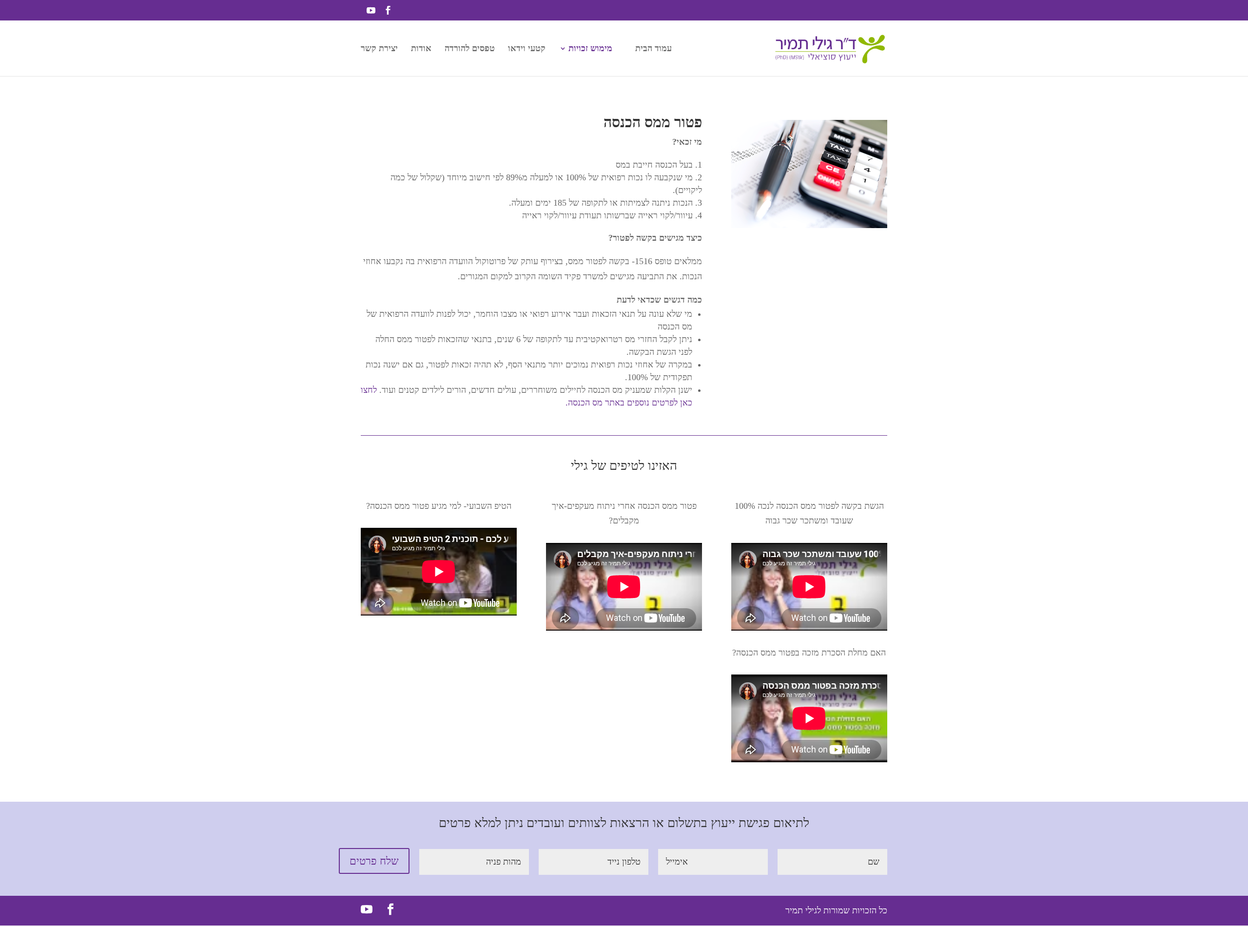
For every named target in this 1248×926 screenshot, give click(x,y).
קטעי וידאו (527, 49)
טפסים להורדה (470, 49)
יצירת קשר (379, 49)
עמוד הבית (653, 49)
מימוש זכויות (590, 49)
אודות (421, 49)
